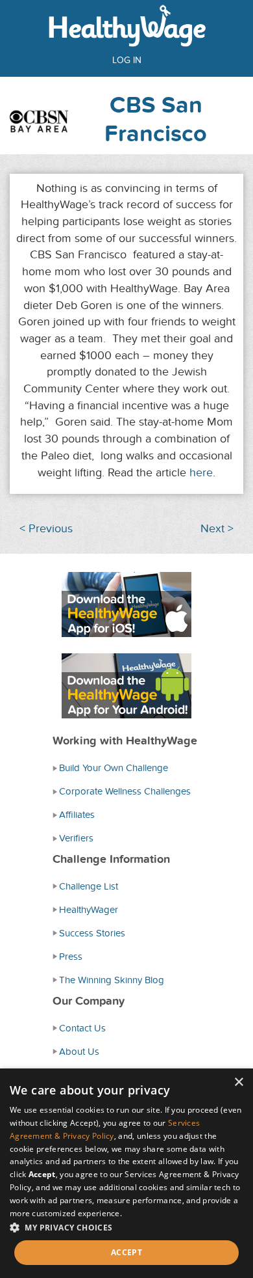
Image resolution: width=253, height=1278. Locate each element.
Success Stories (92, 933)
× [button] (238, 1082)
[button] (126, 1226)
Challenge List (88, 886)
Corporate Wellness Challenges (125, 791)
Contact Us (82, 1028)
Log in (126, 60)
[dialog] (126, 1173)
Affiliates (77, 815)
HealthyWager (88, 910)
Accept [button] (126, 1252)
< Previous (46, 529)
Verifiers (76, 838)
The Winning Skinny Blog (111, 980)
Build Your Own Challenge (113, 768)
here (201, 473)
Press (70, 956)
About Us (79, 1051)
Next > (217, 529)
